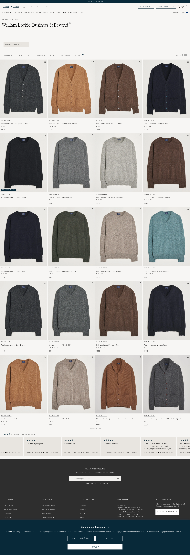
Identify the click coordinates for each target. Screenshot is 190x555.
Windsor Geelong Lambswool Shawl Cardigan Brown (116, 419)
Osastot (16, 19)
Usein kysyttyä (46, 513)
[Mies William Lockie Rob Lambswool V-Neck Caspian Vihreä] (166, 236)
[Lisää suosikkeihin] (44, 62)
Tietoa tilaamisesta (48, 505)
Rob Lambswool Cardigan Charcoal (15, 123)
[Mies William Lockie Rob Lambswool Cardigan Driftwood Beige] (71, 89)
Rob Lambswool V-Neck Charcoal (14, 345)
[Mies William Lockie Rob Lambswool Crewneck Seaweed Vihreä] (71, 236)
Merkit (52, 12)
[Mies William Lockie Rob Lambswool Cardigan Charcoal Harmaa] (23, 89)
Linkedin (82, 517)
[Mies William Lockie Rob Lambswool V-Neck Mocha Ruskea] (118, 310)
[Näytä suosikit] (182, 7)
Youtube (82, 513)
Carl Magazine (179, 12)
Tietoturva (7, 513)
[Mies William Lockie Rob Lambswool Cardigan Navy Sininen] (166, 89)
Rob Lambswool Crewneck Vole (108, 271)
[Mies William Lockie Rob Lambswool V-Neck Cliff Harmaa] (71, 310)
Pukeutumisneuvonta (166, 7)
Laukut (38, 12)
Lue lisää (180, 532)
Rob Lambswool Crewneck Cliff (61, 197)
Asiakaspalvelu (146, 7)
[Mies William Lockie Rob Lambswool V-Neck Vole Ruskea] (71, 384)
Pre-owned (73, 12)
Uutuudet (5, 12)
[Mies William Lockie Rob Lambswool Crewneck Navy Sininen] (23, 236)
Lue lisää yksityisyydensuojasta (95, 483)
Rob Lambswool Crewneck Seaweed (62, 271)
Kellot (33, 12)
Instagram (83, 505)
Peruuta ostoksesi (48, 517)
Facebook (82, 509)
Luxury (81, 12)
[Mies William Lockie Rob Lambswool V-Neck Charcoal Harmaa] (23, 310)
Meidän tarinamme (10, 509)
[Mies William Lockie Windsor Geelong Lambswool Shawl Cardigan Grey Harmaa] (166, 384)
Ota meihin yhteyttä (48, 509)
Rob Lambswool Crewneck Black (13, 197)
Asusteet (27, 12)
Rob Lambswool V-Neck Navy (155, 345)
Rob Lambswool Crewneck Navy (13, 271)
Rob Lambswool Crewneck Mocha (157, 197)
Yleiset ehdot (8, 517)
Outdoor (59, 12)
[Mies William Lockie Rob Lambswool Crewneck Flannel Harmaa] (118, 162)
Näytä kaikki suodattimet (71, 55)
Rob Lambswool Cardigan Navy (156, 123)
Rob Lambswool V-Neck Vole (60, 419)
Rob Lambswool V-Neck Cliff (60, 345)
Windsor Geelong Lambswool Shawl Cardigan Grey (164, 419)
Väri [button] (29, 55)
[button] (172, 55)
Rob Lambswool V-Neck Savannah (14, 419)
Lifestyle (45, 12)
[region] (95, 446)
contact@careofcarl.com (134, 516)
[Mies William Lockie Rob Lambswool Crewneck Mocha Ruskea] (166, 162)
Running (66, 12)
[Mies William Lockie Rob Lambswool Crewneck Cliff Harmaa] (71, 162)
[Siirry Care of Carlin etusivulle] (11, 7)
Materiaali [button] (41, 55)
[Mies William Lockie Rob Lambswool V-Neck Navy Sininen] (166, 310)
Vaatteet (13, 12)
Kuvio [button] (52, 55)
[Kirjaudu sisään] (179, 7)
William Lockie (7, 19)
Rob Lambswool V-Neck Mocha (108, 345)
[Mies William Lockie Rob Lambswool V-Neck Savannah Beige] (23, 384)
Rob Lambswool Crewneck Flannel (109, 197)
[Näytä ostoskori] (186, 7)
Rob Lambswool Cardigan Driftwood (63, 123)
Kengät (19, 12)
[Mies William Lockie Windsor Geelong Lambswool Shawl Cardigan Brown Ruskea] (118, 384)
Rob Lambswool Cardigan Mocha (109, 123)
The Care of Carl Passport (95, 1)
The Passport (8, 505)
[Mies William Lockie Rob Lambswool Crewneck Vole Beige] (118, 236)
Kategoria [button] (8, 55)
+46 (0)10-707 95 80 (131, 514)
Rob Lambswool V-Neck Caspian (157, 271)
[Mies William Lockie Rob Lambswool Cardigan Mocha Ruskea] (118, 89)
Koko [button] (20, 55)
